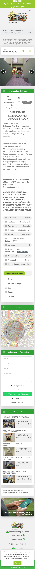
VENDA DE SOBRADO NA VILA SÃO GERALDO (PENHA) (15, 472)
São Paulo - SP (21, 31)
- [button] (4, 315)
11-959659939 (26, 4)
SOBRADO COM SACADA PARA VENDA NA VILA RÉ (16, 458)
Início (6, 31)
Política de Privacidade (19, 558)
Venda (12, 31)
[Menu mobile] (17, 17)
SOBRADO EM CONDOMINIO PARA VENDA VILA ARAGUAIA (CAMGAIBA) (16, 417)
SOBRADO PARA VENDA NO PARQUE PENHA (15, 444)
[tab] (14, 273)
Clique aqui (7, 493)
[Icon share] (14, 1)
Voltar (30, 33)
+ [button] (4, 312)
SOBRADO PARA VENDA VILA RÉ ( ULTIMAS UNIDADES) (15, 431)
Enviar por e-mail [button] (18, 386)
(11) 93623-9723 (19, 7)
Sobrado (7, 33)
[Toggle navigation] (29, 11)
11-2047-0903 (12, 4)
